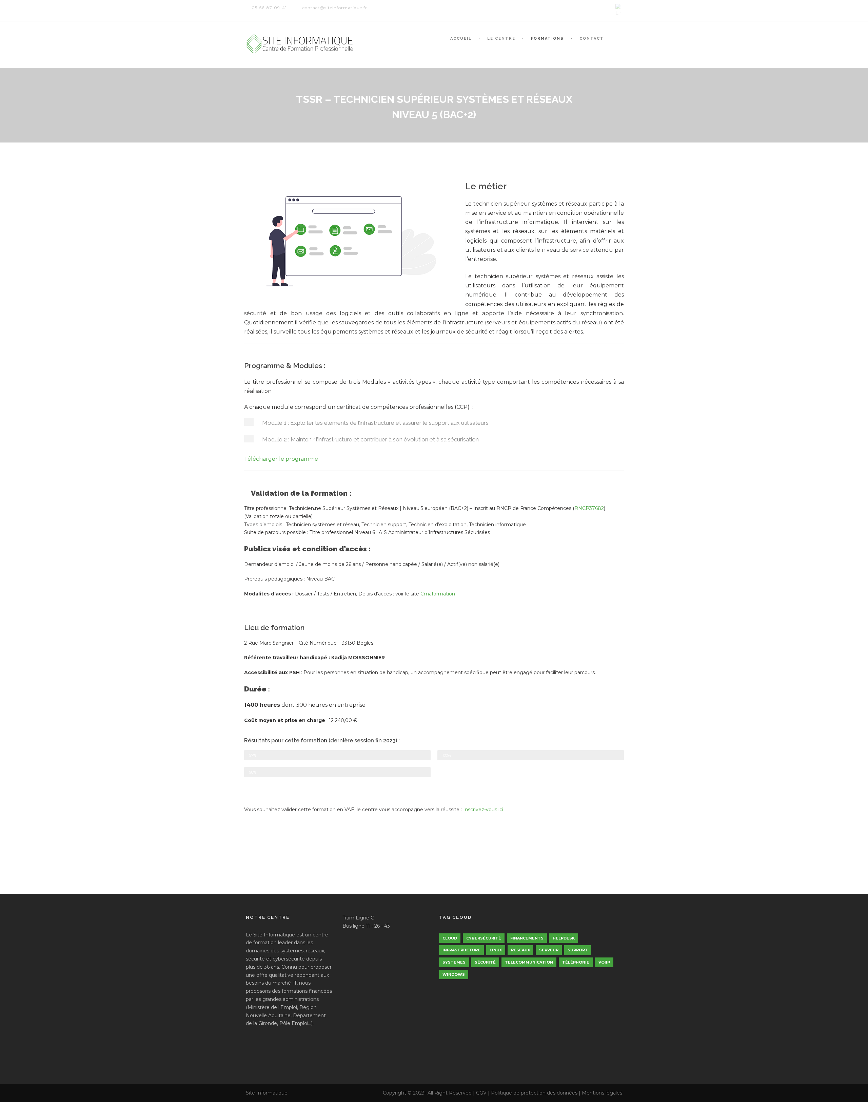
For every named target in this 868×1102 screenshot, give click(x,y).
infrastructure (461, 950)
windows (453, 974)
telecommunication (529, 962)
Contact (591, 38)
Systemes (454, 962)
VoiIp (604, 962)
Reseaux (520, 950)
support (578, 950)
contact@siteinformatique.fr (334, 7)
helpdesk (564, 938)
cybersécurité (483, 938)
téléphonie (575, 962)
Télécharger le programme (281, 459)
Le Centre (501, 38)
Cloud (449, 938)
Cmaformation (437, 594)
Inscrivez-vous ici (483, 809)
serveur (548, 950)
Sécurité (485, 962)
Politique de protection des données (534, 1093)
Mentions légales (602, 1093)
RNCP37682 (589, 508)
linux (496, 950)
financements (527, 938)
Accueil (461, 38)
